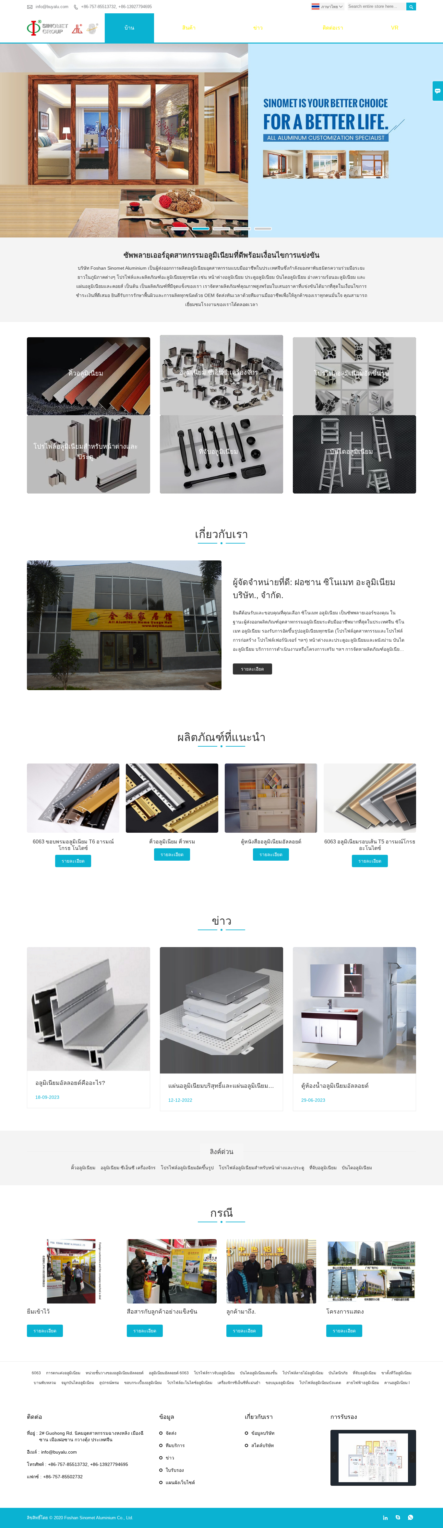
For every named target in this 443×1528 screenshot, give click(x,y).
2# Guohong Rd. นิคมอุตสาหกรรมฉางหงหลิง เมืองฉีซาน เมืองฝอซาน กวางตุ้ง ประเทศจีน (91, 1436)
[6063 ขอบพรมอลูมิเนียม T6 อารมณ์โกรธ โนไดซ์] (73, 798)
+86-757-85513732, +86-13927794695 (116, 6)
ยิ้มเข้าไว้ (38, 1311)
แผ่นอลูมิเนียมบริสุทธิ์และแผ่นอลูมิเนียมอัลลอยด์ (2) (233, 1086)
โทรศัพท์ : (36, 1464)
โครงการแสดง (345, 1311)
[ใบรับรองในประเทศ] (373, 1457)
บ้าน (129, 28)
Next (433, 143)
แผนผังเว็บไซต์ (180, 1482)
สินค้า (189, 28)
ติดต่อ (34, 1417)
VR (395, 28)
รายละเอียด (252, 669)
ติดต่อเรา (333, 28)
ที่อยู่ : (32, 1433)
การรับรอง (343, 1417)
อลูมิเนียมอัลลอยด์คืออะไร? (70, 1083)
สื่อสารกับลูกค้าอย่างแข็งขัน (162, 1311)
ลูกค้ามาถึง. (241, 1311)
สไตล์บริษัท (262, 1445)
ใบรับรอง (175, 1470)
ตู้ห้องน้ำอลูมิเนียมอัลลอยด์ (335, 1086)
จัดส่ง (171, 1433)
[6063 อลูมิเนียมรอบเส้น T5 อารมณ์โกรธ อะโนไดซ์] (370, 798)
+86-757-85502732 (63, 1476)
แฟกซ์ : (34, 1476)
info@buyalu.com (52, 6)
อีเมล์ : (33, 1452)
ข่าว (258, 28)
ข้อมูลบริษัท (262, 1433)
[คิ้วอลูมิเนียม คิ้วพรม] (172, 798)
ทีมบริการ (175, 1445)
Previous (10, 143)
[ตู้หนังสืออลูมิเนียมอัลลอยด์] (271, 798)
